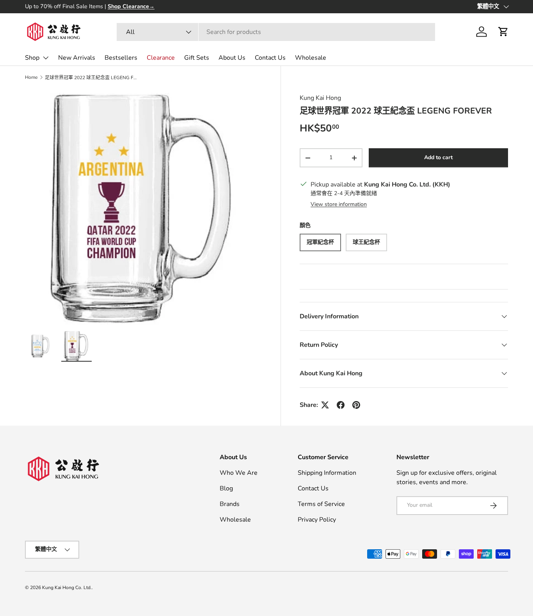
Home (31, 77)
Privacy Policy (317, 519)
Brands (230, 504)
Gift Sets (196, 57)
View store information (339, 204)
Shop (32, 57)
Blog (226, 488)
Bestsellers (121, 57)
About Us (232, 57)
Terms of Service (321, 504)
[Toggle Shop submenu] (45, 57)
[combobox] (276, 32)
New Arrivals (76, 57)
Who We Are (239, 473)
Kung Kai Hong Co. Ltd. (67, 587)
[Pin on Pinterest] (356, 405)
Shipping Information (327, 473)
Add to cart (438, 157)
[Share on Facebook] (340, 405)
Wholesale (310, 57)
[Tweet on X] (325, 405)
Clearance (161, 57)
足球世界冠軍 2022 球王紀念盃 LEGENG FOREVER (92, 78)
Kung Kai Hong (320, 98)
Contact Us (270, 57)
